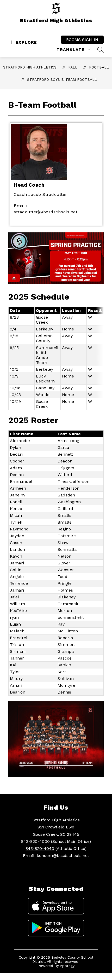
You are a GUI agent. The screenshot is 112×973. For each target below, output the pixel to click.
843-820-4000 (35, 841)
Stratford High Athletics (30, 67)
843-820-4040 (40, 848)
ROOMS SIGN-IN (82, 39)
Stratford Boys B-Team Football (62, 79)
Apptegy (67, 966)
